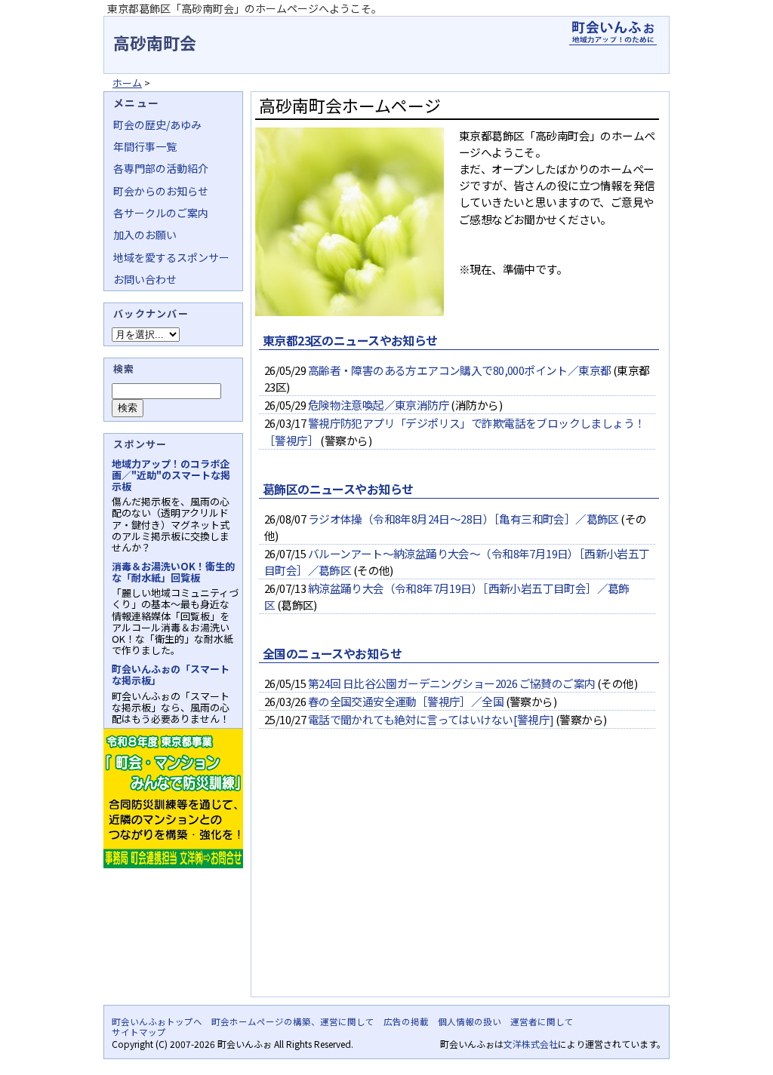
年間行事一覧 (145, 146)
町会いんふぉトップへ (157, 1021)
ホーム (127, 82)
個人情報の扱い (469, 1021)
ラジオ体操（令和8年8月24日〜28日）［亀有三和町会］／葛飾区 (463, 519)
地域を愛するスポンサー (171, 257)
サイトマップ (139, 1032)
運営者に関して (542, 1021)
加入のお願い (145, 234)
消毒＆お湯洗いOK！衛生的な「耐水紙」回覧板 (173, 572)
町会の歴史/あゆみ (157, 124)
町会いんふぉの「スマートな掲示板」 (170, 674)
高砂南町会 (154, 42)
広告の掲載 (406, 1021)
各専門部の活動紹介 (160, 168)
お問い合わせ (145, 279)
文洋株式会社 (531, 1043)
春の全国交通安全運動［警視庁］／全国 (406, 701)
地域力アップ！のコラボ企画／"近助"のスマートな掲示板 (171, 474)
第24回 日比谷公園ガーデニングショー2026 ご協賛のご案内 (452, 683)
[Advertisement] (457, 875)
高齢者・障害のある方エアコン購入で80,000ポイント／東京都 (459, 370)
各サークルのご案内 (160, 212)
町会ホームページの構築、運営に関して (292, 1021)
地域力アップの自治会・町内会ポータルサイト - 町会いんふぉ (613, 33)
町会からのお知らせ (160, 190)
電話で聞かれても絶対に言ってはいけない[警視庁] (431, 719)
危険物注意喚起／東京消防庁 (378, 405)
